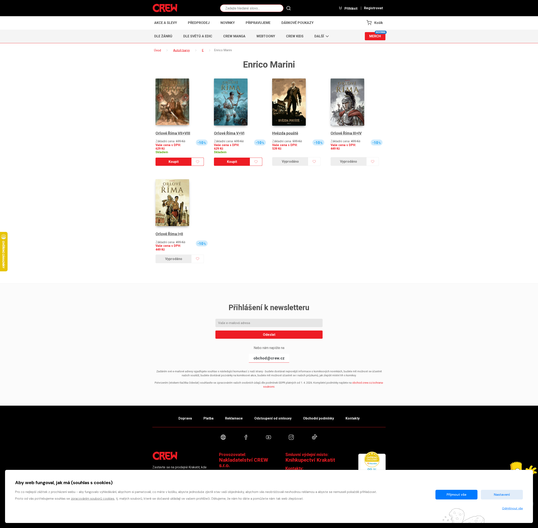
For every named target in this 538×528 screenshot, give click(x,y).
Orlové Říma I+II (169, 234)
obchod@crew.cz (269, 358)
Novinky (227, 23)
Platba (208, 418)
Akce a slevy (165, 23)
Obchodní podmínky (318, 418)
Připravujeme (258, 23)
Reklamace (234, 418)
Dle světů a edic (197, 36)
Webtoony (265, 36)
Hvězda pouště (285, 133)
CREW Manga (234, 36)
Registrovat (373, 8)
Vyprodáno (290, 161)
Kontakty (352, 418)
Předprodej (199, 23)
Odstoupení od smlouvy (272, 418)
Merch (377, 35)
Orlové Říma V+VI (229, 133)
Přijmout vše (456, 494)
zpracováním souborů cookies (92, 499)
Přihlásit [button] (350, 8)
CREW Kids (294, 36)
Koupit (174, 162)
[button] (320, 36)
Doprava (185, 418)
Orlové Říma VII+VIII (173, 133)
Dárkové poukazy (297, 23)
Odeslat (269, 335)
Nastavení (502, 494)
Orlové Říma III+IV (346, 133)
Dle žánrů (163, 36)
